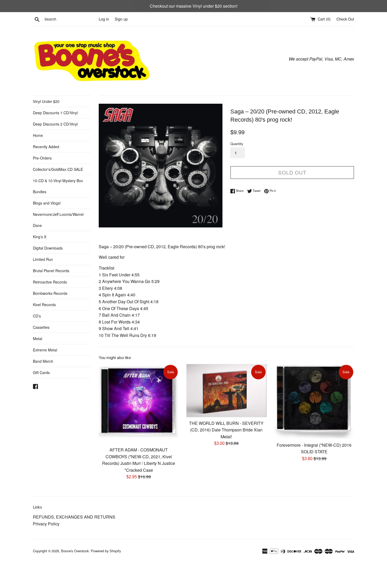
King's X (39, 236)
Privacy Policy (46, 524)
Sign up (121, 19)
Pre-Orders (42, 158)
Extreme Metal (45, 349)
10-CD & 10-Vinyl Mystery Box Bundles (58, 186)
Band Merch (43, 361)
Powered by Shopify (106, 550)
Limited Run (43, 259)
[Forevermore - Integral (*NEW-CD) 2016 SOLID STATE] (314, 401)
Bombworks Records (50, 293)
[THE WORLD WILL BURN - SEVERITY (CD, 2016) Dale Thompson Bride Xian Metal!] (226, 390)
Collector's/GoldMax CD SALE (58, 169)
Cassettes (41, 327)
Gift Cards (41, 372)
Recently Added (46, 146)
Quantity (236, 143)
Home (38, 135)
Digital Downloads (48, 248)
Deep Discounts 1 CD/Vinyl (55, 112)
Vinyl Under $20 (46, 101)
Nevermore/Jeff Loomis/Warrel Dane (58, 220)
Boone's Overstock (75, 550)
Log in (104, 19)
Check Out (345, 19)
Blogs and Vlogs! (47, 203)
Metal (37, 338)
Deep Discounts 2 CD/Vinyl (55, 124)
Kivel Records (44, 304)
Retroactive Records (50, 282)
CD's (37, 316)
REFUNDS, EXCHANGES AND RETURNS (74, 517)
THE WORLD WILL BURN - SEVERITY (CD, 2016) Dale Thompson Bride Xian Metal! (226, 430)
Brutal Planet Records (51, 270)
